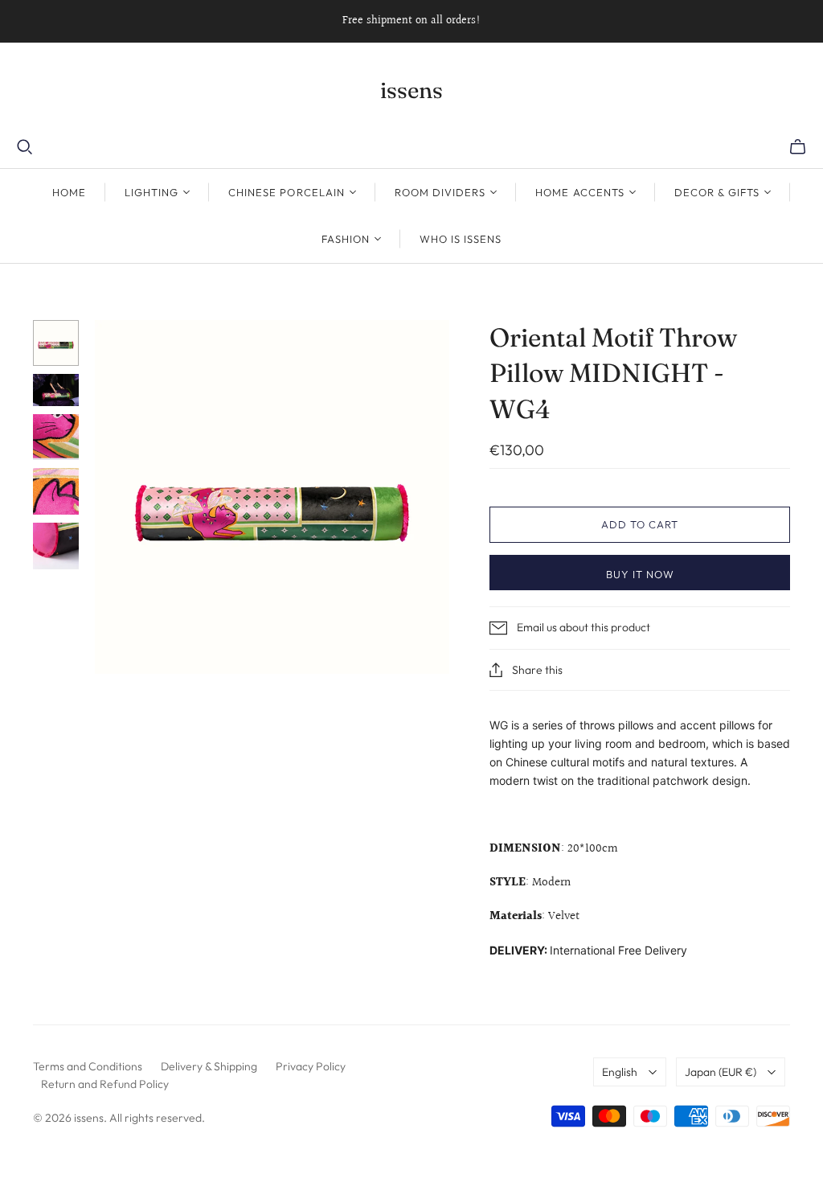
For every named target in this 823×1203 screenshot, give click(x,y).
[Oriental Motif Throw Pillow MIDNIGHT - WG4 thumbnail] (56, 343)
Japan (720, 1072)
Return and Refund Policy (105, 1084)
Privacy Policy (311, 1066)
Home (69, 192)
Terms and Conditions (87, 1066)
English (619, 1072)
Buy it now (640, 574)
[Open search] (25, 147)
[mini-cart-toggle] (797, 147)
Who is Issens (461, 238)
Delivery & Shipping (209, 1066)
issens (411, 90)
